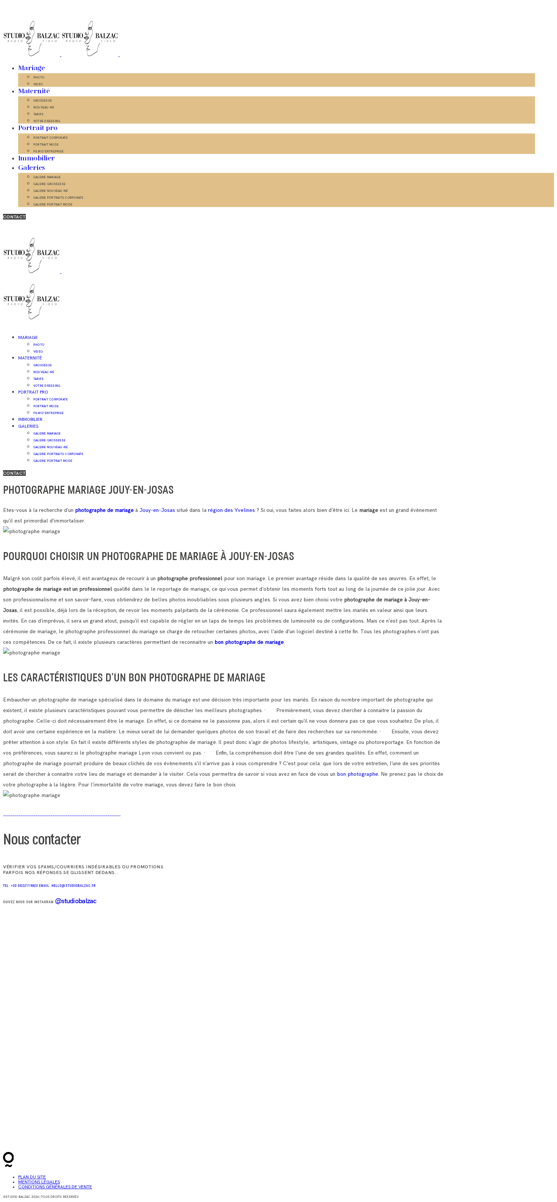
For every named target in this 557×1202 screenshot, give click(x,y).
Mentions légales (39, 1182)
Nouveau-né (43, 107)
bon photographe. (358, 774)
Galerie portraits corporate (58, 197)
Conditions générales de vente (55, 1187)
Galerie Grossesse (49, 184)
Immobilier (36, 158)
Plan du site (32, 1177)
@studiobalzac (76, 900)
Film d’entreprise (48, 151)
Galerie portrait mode (52, 204)
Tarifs (38, 114)
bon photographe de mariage (249, 642)
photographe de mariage (104, 510)
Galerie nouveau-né (50, 191)
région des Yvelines (232, 510)
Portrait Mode (46, 144)
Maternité (34, 91)
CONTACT (14, 217)
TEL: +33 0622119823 (21, 886)
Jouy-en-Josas (157, 510)
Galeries (31, 168)
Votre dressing (46, 121)
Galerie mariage (47, 177)
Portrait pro (38, 128)
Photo (38, 77)
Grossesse (42, 100)
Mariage (31, 68)
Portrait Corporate (50, 138)
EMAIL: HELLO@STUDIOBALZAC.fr (67, 886)
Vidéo (38, 84)
